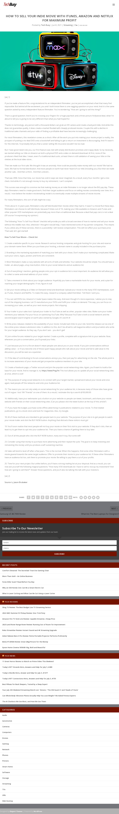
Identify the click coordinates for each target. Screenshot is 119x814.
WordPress (38, 811)
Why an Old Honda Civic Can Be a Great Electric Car (23, 588)
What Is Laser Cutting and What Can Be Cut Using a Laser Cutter (28, 593)
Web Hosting (7, 801)
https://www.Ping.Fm (51, 370)
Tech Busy (45, 25)
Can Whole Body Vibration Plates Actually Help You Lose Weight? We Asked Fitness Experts (39, 696)
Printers (5, 761)
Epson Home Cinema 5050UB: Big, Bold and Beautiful (23, 647)
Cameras (6, 726)
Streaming (68, 25)
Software (6, 772)
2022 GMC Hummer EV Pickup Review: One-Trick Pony (23, 613)
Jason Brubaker (20, 482)
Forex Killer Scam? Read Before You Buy (18, 582)
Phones (5, 755)
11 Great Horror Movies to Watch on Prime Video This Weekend (28, 661)
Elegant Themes (16, 811)
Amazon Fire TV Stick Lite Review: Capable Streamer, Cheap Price (28, 619)
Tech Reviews (11, 602)
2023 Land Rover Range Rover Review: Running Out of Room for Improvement (33, 624)
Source (8, 482)
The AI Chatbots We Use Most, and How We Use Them (24, 701)
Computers (6, 732)
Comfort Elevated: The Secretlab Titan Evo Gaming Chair (25, 570)
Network (5, 749)
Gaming (5, 744)
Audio (4, 715)
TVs (3, 789)
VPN (4, 795)
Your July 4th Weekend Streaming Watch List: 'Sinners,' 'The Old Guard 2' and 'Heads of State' (40, 690)
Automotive (7, 721)
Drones (5, 738)
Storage (5, 778)
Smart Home (7, 767)
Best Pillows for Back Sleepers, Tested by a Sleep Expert (25, 684)
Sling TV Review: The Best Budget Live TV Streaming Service (26, 607)
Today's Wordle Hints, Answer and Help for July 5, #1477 (25, 673)
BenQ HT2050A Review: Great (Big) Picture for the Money (25, 642)
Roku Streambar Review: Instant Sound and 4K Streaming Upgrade (29, 630)
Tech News (10, 656)
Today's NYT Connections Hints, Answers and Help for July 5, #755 (29, 678)
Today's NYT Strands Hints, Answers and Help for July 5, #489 (27, 667)
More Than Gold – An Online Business (17, 576)
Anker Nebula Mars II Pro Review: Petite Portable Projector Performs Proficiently (34, 636)
